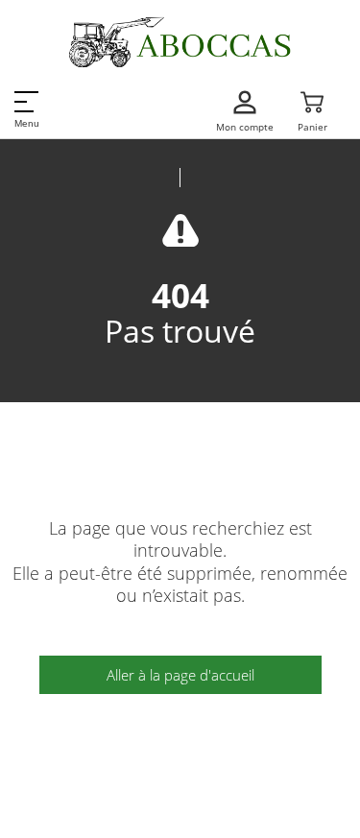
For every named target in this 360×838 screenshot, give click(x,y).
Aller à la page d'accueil (180, 674)
